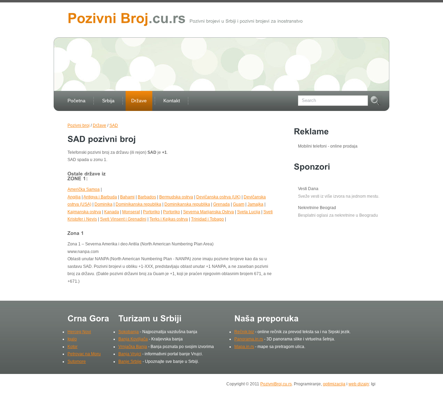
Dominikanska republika (138, 204)
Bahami (127, 197)
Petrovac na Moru (84, 353)
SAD (113, 125)
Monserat (131, 211)
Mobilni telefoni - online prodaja (328, 146)
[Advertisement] (193, 179)
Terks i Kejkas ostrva (169, 219)
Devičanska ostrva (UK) (218, 197)
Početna (76, 100)
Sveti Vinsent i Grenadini (123, 219)
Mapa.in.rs (244, 346)
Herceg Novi (79, 331)
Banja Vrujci (129, 353)
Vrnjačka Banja (132, 346)
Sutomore (76, 361)
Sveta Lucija (248, 211)
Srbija (108, 100)
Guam (238, 204)
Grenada (221, 204)
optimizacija (334, 384)
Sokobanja (128, 331)
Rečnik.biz (244, 331)
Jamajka (255, 204)
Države (139, 100)
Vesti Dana (308, 188)
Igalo (72, 339)
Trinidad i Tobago (207, 219)
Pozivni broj (78, 125)
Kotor (72, 346)
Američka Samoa (83, 189)
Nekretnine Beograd (317, 207)
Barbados (147, 197)
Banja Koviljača (133, 339)
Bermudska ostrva (176, 197)
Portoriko (151, 211)
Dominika (103, 204)
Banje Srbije (130, 361)
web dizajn (359, 384)
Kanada (111, 211)
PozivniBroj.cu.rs (276, 384)
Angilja (74, 197)
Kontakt (171, 100)
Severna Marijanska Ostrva (208, 211)
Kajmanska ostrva (84, 211)
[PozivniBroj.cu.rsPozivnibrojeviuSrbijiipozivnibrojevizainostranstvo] (185, 17)
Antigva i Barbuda (100, 197)
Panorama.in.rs (248, 339)
